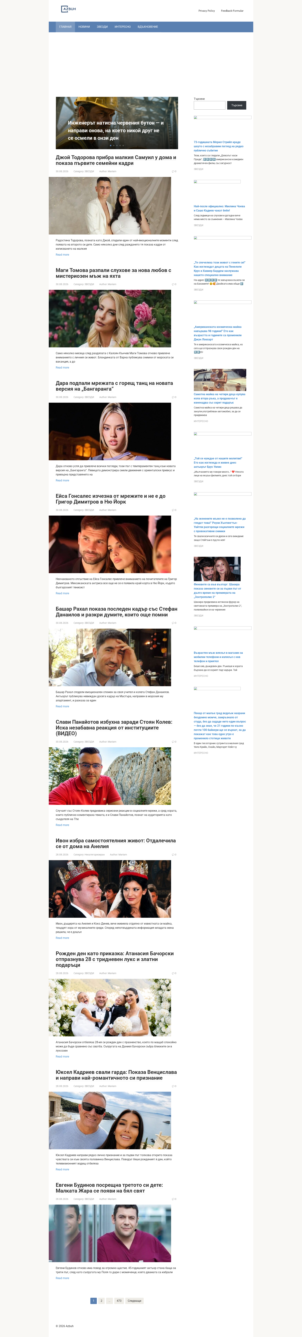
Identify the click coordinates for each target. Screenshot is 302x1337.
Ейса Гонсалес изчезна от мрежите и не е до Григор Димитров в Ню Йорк (111, 499)
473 (119, 1300)
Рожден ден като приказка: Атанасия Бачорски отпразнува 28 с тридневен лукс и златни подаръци (115, 959)
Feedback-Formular (232, 10)
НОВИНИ (84, 26)
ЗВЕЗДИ (102, 26)
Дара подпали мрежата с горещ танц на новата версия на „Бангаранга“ (114, 386)
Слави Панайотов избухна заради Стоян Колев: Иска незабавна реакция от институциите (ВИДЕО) (114, 727)
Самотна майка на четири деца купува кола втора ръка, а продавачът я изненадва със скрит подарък (219, 398)
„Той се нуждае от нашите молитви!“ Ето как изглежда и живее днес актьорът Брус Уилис (218, 462)
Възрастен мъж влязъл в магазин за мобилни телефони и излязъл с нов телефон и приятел (218, 657)
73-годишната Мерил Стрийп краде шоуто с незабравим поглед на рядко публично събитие (218, 146)
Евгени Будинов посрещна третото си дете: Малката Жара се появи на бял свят (109, 1188)
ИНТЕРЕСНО (123, 26)
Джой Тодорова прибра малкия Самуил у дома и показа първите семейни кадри (116, 160)
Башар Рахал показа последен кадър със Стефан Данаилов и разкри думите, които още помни (116, 612)
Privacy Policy (207, 10)
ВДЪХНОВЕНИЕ (148, 26)
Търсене (199, 98)
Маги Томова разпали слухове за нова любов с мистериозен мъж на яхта (113, 273)
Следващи (134, 1300)
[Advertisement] (151, 62)
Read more (62, 254)
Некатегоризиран (95, 854)
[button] (110, 145)
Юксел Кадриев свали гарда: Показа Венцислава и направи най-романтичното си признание (116, 1075)
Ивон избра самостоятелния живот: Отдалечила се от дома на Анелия (116, 843)
